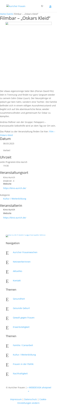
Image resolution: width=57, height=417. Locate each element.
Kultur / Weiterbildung (14, 198)
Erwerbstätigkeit (21, 327)
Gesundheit (19, 298)
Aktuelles (17, 271)
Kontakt (17, 280)
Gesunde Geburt (21, 308)
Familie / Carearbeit (23, 345)
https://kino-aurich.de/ (14, 188)
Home (3, 13)
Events (10, 13)
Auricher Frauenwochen (25, 252)
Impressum (16, 399)
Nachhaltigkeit (20, 373)
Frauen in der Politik (23, 364)
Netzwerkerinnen (22, 261)
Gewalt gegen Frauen (24, 317)
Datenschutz (30, 399)
